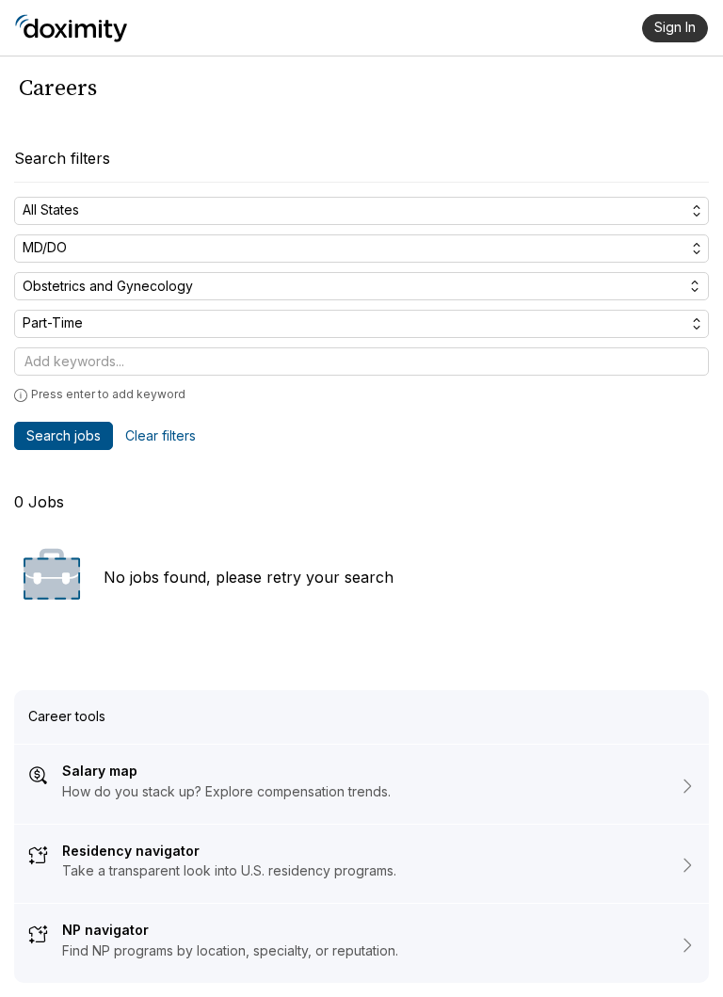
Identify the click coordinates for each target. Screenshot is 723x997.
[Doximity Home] (71, 28)
